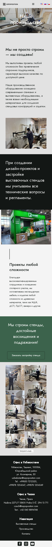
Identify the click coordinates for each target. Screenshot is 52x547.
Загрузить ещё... (26, 451)
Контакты (26, 533)
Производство (26, 528)
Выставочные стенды (26, 523)
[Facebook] (20, 544)
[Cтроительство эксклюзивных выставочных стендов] (11, 4)
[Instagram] (26, 544)
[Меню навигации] (33, 4)
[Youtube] (32, 544)
